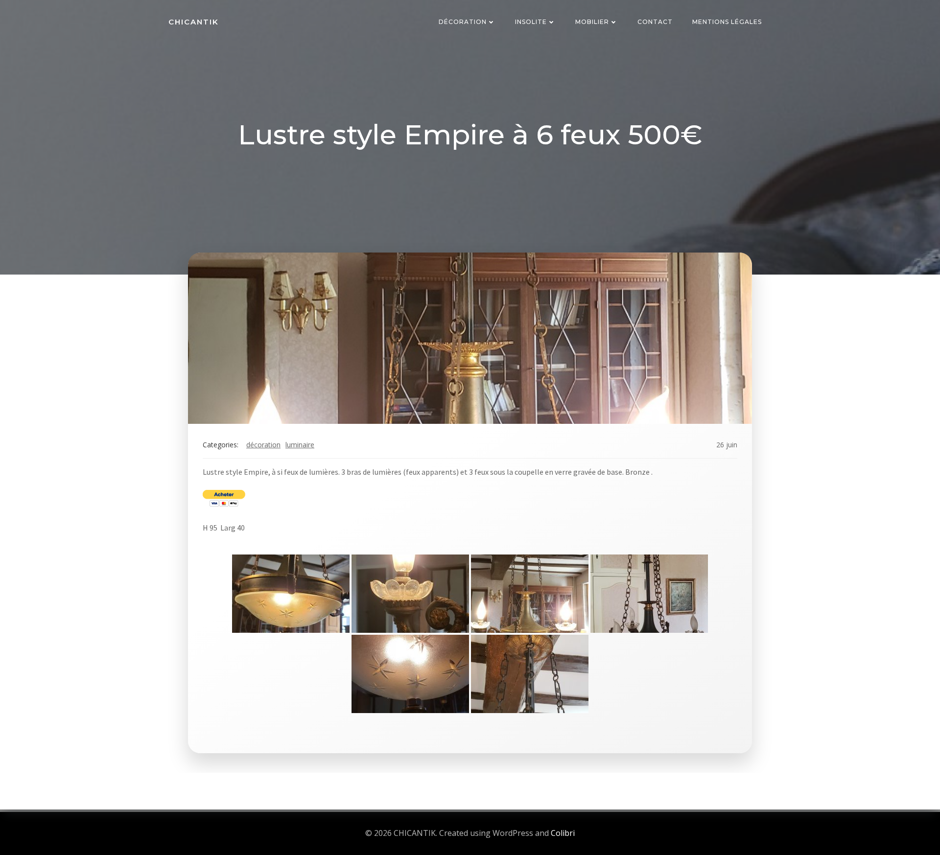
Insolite (531, 21)
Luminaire (299, 444)
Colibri (563, 833)
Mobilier (592, 21)
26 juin (726, 444)
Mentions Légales (727, 21)
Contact (655, 21)
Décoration (463, 21)
